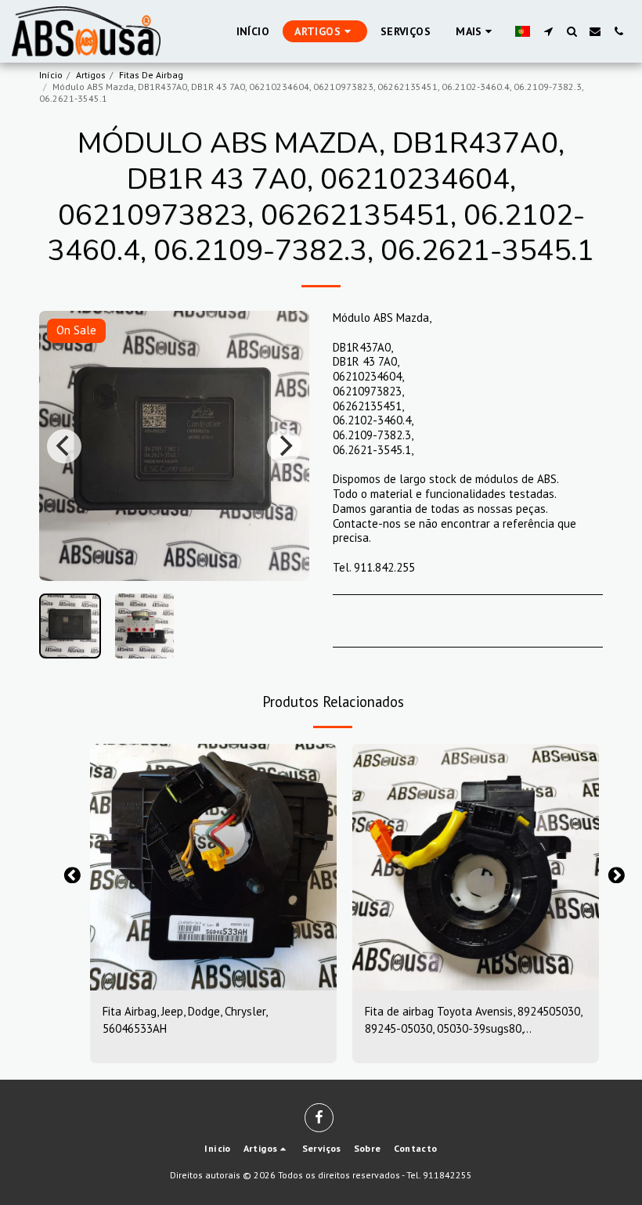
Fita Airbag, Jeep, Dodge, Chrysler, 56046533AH (185, 1020)
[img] (213, 867)
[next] (284, 446)
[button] (548, 31)
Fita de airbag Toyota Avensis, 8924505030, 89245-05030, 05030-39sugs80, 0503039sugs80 (473, 1021)
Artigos (91, 75)
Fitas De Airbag (151, 75)
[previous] (64, 446)
